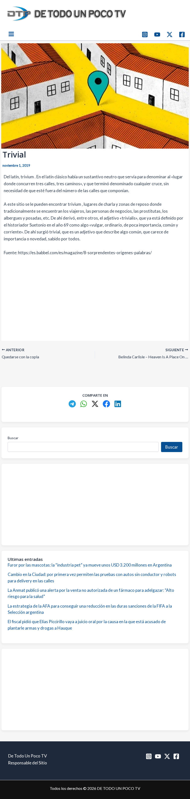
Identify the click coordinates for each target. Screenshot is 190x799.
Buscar (13, 438)
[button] (72, 403)
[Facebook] (182, 34)
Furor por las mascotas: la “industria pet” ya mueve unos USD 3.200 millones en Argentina (90, 565)
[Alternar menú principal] (11, 34)
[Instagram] (145, 34)
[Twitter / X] (169, 34)
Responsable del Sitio (27, 762)
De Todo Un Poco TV (27, 755)
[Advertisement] (95, 297)
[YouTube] (157, 34)
